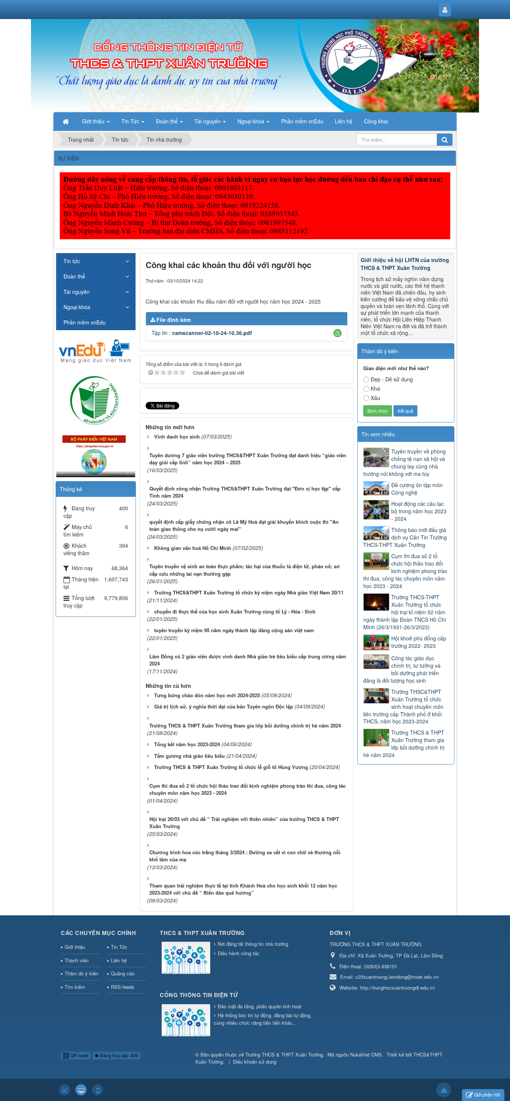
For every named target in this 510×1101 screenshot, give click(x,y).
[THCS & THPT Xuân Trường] (187, 958)
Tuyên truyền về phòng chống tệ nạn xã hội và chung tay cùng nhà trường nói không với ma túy (404, 462)
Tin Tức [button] (131, 121)
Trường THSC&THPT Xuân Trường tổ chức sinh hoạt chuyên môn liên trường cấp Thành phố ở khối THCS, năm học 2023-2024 (403, 706)
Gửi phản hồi (487, 1094)
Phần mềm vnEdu (84, 322)
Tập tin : (202, 332)
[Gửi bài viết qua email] (314, 280)
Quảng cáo (122, 973)
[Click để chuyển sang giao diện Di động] (97, 1089)
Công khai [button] (376, 121)
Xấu (375, 398)
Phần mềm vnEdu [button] (302, 121)
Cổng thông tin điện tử (199, 995)
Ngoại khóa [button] (251, 121)
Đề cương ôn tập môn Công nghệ (417, 488)
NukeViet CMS (366, 1054)
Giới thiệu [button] (94, 121)
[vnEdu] (95, 350)
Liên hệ (119, 960)
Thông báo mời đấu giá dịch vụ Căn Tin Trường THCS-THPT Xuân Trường (405, 537)
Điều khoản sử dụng (254, 1061)
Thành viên (76, 960)
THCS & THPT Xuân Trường (202, 933)
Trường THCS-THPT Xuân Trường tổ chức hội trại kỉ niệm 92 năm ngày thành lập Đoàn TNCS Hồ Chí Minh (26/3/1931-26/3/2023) (404, 612)
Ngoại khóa (76, 307)
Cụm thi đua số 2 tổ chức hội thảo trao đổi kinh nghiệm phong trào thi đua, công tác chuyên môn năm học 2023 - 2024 (405, 571)
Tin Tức (119, 946)
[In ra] (328, 280)
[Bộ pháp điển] (95, 454)
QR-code (78, 1055)
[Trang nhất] (66, 121)
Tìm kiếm (75, 986)
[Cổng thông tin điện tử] (187, 1020)
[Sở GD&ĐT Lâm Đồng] (95, 399)
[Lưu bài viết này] (342, 280)
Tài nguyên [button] (208, 121)
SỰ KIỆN (68, 158)
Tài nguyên (76, 291)
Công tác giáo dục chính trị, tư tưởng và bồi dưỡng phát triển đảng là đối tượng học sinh (402, 669)
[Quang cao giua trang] (256, 204)
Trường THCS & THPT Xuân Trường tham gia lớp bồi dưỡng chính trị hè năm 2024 (403, 744)
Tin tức (71, 261)
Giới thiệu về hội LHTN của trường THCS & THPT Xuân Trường (405, 263)
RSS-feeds (122, 986)
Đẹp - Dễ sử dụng (392, 379)
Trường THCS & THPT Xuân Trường (284, 1054)
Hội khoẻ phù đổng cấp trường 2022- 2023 (418, 641)
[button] (337, 333)
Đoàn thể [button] (167, 121)
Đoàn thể (74, 276)
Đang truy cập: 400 (119, 1055)
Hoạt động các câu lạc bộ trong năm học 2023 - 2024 (419, 511)
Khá (375, 388)
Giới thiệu (75, 946)
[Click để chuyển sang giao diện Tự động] (64, 1089)
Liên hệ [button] (343, 121)
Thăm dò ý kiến (81, 973)
